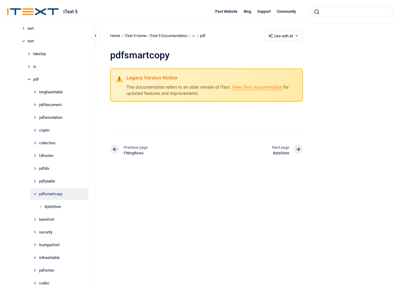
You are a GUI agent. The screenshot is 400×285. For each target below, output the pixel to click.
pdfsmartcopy (50, 194)
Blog (247, 11)
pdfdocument (50, 105)
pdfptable (47, 181)
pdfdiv (44, 168)
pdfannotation (50, 117)
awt (31, 28)
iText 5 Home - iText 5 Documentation (156, 35)
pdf (36, 79)
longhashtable (51, 92)
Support (264, 11)
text (31, 41)
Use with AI (283, 36)
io (34, 66)
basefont (46, 219)
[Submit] (317, 12)
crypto (44, 130)
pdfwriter (46, 270)
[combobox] (351, 11)
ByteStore (53, 206)
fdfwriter (46, 155)
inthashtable (49, 257)
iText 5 (70, 12)
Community (286, 11)
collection (47, 143)
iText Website (226, 11)
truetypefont (49, 245)
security (45, 232)
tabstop (39, 54)
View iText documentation (257, 86)
